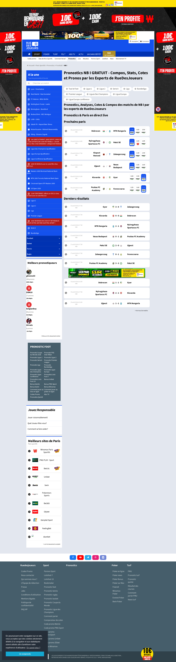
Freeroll (116, 587)
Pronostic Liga (35, 365)
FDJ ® (63, 54)
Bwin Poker (117, 601)
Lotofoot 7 (48, 575)
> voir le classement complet (51, 544)
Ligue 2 (102, 88)
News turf (132, 599)
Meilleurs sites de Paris (44, 441)
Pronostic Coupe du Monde (52, 604)
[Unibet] (44, 476)
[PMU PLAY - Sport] (44, 460)
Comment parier (51, 616)
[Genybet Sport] (44, 520)
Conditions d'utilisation (31, 594)
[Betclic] (44, 468)
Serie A (115, 88)
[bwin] (44, 485)
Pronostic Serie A (36, 360)
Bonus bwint (34, 387)
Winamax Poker (116, 592)
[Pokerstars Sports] (44, 494)
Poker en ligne (118, 571)
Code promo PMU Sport (54, 628)
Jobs (23, 591)
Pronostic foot (50, 587)
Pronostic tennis (51, 591)
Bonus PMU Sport (50, 384)
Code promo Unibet (52, 638)
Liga (128, 88)
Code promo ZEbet (52, 642)
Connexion (145, 41)
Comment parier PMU (132, 594)
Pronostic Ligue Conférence (35, 375)
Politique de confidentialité (27, 604)
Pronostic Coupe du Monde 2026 (36, 354)
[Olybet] (44, 511)
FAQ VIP (24, 609)
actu (81, 54)
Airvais (29, 325)
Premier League (75, 94)
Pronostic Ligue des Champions (52, 611)
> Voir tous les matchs (141, 311)
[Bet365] (44, 503)
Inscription (134, 41)
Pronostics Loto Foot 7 (49, 375)
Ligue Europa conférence (78, 99)
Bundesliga (141, 88)
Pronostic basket (51, 598)
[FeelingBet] (44, 528)
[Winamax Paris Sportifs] (44, 451)
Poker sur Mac (118, 583)
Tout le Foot (73, 88)
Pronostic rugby (50, 594)
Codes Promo (35, 394)
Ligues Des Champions (98, 94)
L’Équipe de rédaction (30, 583)
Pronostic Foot (40, 347)
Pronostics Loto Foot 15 (35, 380)
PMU (130, 571)
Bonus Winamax (50, 387)
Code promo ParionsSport (49, 633)
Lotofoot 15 (49, 579)
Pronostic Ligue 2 (50, 357)
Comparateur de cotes (53, 620)
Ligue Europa (121, 94)
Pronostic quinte (132, 581)
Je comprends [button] (25, 654)
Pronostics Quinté (36, 397)
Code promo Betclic (52, 624)
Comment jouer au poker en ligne (51, 390)
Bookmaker (49, 583)
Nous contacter (27, 575)
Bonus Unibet (49, 379)
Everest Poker (118, 597)
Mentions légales (28, 598)
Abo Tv (72, 54)
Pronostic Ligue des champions (35, 371)
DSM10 (29, 292)
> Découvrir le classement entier (50, 336)
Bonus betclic (35, 384)
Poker (46, 54)
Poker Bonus (118, 579)
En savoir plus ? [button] (33, 648)
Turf (55, 54)
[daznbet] (44, 536)
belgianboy (31, 308)
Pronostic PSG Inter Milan (49, 354)
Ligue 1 (89, 88)
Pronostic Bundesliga (48, 366)
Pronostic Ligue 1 (36, 357)
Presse (24, 587)
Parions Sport (49, 571)
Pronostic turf (133, 575)
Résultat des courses (133, 587)
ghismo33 (30, 276)
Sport (37, 54)
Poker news (117, 575)
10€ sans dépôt (94, 54)
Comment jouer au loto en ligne (37, 390)
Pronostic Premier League (50, 361)
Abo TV (46, 394)
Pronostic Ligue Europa (49, 371)
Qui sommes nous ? (29, 579)
